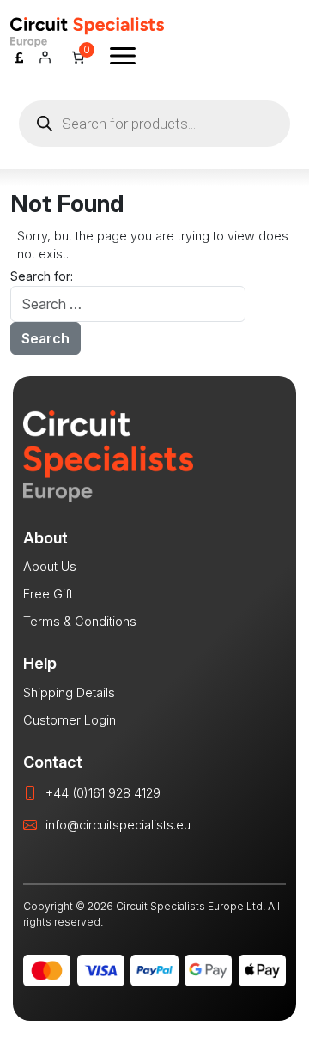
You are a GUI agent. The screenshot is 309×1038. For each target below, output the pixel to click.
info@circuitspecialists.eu (118, 824)
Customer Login (69, 720)
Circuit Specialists (87, 32)
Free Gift (48, 593)
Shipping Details (69, 692)
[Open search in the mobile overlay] (154, 123)
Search (45, 338)
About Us (49, 566)
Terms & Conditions (79, 621)
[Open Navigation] (123, 55)
